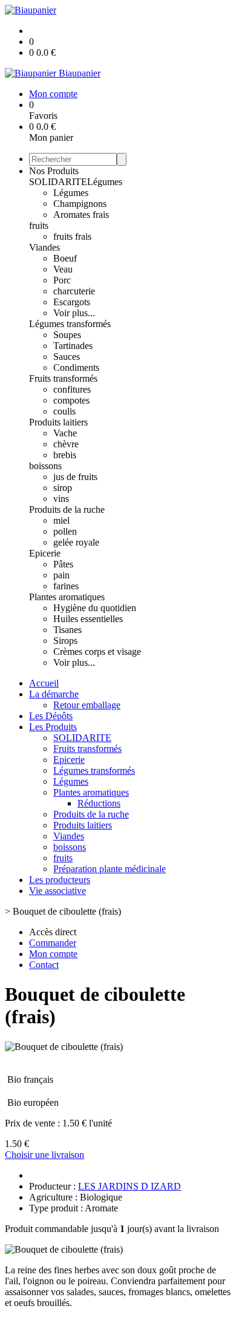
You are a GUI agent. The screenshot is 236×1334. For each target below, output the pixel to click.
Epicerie (45, 553)
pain (61, 575)
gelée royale (76, 542)
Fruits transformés (63, 378)
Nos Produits (54, 171)
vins (61, 498)
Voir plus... (74, 313)
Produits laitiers (58, 422)
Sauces (66, 356)
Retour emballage (86, 705)
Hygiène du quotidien (94, 608)
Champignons (80, 203)
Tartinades (73, 345)
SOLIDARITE (58, 182)
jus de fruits (75, 477)
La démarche (54, 694)
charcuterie (74, 291)
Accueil (44, 683)
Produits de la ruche (67, 509)
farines (66, 586)
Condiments (76, 367)
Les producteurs (59, 880)
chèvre (66, 444)
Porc (62, 280)
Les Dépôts (51, 716)
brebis (64, 455)
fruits (38, 225)
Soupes (67, 335)
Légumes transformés (70, 324)
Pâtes (63, 564)
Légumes (104, 182)
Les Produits (53, 727)
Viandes (44, 247)
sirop (62, 487)
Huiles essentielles (88, 619)
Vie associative (57, 890)
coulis (64, 411)
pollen (65, 531)
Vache (65, 433)
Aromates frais (81, 214)
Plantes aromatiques (67, 597)
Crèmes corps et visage (97, 651)
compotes (71, 400)
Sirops (65, 640)
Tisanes (67, 630)
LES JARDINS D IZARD (129, 1186)
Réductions (98, 803)
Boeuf (65, 258)
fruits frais (72, 236)
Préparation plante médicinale (109, 869)
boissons (45, 466)
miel (61, 520)
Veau (63, 269)
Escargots (71, 302)
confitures (72, 389)
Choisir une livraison (44, 1154)
